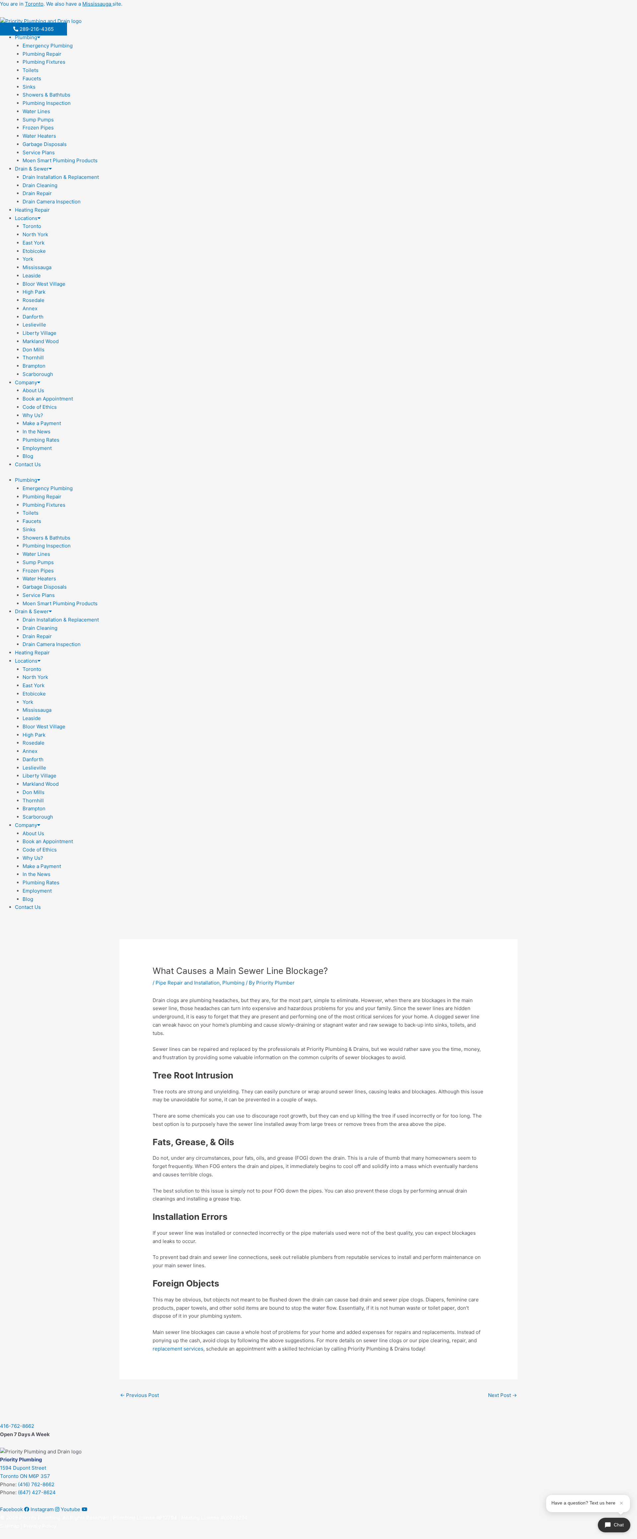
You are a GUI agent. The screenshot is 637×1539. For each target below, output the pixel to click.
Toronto (32, 226)
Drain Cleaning (40, 185)
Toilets (30, 70)
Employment (37, 448)
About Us (33, 390)
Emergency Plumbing (48, 45)
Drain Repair (37, 193)
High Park (34, 292)
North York (35, 234)
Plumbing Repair (42, 54)
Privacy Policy (40, 1526)
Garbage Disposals (45, 144)
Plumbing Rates (41, 440)
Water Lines (36, 111)
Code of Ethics (40, 407)
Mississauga (37, 267)
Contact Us (28, 464)
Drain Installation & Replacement (61, 177)
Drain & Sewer (32, 169)
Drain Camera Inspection (52, 201)
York (28, 259)
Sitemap (9, 1526)
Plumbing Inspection (47, 103)
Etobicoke (34, 251)
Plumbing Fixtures (44, 62)
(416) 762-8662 (36, 1484)
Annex (30, 308)
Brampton (34, 366)
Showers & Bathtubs (46, 95)
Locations (26, 218)
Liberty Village (39, 333)
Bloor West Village (44, 284)
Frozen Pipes (38, 127)
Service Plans (39, 152)
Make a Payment (42, 423)
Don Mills (33, 349)
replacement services (178, 1349)
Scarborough (38, 374)
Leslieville (34, 325)
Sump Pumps (38, 119)
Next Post (502, 1395)
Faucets (32, 78)
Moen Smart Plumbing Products (60, 160)
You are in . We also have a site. (61, 4)
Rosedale (33, 300)
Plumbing (26, 37)
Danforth (33, 317)
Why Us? (33, 415)
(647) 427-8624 (37, 1492)
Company (26, 382)
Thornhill (33, 357)
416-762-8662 (17, 1426)
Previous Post (139, 1395)
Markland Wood (41, 341)
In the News (36, 431)
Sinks (29, 87)
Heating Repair (32, 210)
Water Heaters (39, 136)
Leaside (32, 275)
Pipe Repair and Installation (188, 983)
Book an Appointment (48, 399)
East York (33, 243)
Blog (28, 456)
